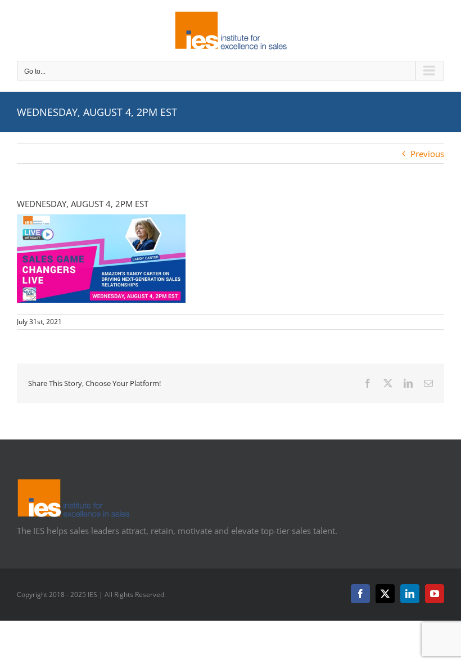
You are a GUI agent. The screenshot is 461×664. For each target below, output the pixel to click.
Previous (427, 153)
